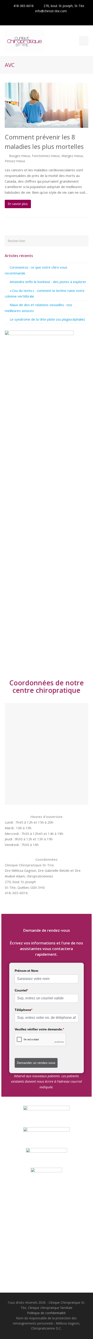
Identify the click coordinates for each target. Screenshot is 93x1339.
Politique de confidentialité (46, 1313)
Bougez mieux (19, 156)
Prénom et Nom (26, 970)
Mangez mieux (72, 156)
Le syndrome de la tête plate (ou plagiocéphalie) (47, 319)
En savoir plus (18, 204)
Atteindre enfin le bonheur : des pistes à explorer (48, 281)
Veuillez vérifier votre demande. (39, 1029)
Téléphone (23, 1010)
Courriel (21, 990)
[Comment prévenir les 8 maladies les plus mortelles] (46, 105)
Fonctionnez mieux (46, 156)
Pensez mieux (15, 161)
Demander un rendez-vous (36, 1063)
